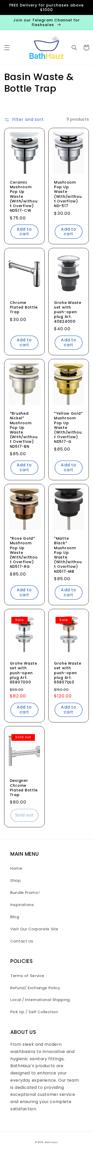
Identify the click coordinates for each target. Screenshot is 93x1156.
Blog (14, 916)
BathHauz (51, 1142)
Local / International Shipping (40, 999)
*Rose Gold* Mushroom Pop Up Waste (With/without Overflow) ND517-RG (24, 552)
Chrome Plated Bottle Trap (24, 307)
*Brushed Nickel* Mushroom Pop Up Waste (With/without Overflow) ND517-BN (24, 430)
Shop (15, 880)
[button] (7, 47)
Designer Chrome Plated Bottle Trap (24, 787)
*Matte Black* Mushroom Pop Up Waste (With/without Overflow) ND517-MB (68, 555)
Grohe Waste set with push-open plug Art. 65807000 (23, 673)
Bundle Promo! (25, 892)
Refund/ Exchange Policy (35, 987)
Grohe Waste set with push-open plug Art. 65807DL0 (67, 673)
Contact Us (21, 941)
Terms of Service (27, 975)
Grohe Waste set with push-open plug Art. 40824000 (67, 312)
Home (16, 868)
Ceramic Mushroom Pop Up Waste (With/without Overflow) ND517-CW (24, 196)
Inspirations (22, 904)
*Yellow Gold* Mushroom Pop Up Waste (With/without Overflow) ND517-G (68, 427)
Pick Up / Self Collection (34, 1012)
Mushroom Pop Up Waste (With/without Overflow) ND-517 (68, 194)
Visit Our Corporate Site (34, 929)
